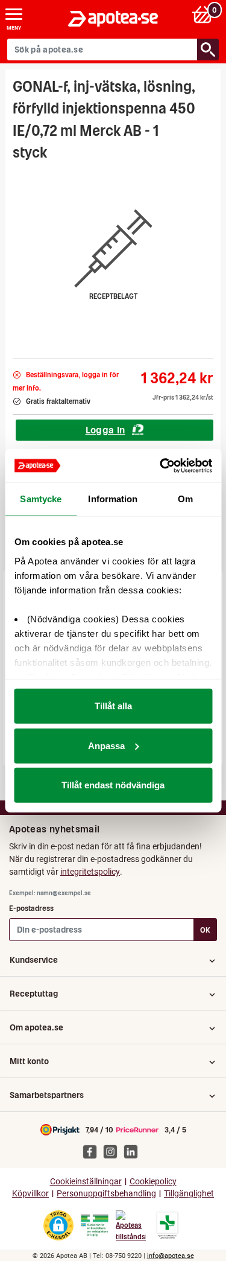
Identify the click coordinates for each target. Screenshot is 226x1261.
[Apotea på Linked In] (134, 1151)
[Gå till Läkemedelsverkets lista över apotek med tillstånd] (167, 1225)
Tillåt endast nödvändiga (113, 785)
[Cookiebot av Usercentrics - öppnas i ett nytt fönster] (161, 465)
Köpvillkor (30, 1193)
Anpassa (106, 745)
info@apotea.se (170, 1256)
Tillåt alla (113, 706)
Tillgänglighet (189, 1193)
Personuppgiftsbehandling (106, 1193)
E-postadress (31, 908)
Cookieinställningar (86, 1181)
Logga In (105, 430)
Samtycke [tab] (40, 499)
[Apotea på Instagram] (113, 1151)
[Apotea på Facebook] (93, 1151)
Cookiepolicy (153, 1181)
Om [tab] (185, 499)
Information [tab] (112, 499)
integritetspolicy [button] (90, 871)
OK (205, 929)
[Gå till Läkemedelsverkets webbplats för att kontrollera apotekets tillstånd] (95, 1225)
